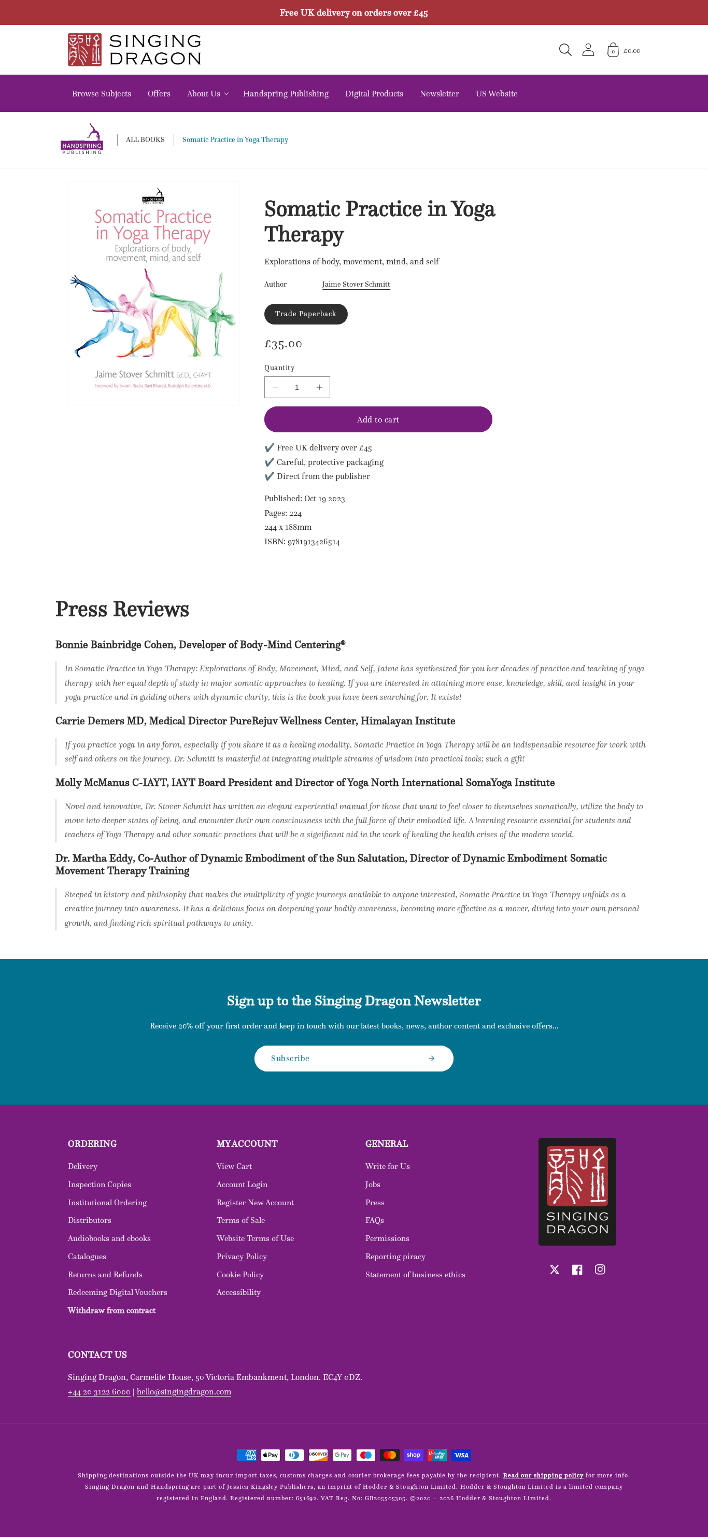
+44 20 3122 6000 (99, 1391)
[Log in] (588, 49)
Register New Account (255, 1202)
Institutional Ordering (107, 1202)
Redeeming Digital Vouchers (117, 1292)
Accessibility (239, 1292)
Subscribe (290, 1058)
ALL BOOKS (145, 139)
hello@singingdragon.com (184, 1391)
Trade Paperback (305, 313)
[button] (565, 49)
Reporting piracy (395, 1256)
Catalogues (87, 1256)
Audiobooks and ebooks (109, 1238)
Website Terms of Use (255, 1238)
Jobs (372, 1184)
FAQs (374, 1220)
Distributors (89, 1220)
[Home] (134, 49)
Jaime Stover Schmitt (356, 284)
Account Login (242, 1184)
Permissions (387, 1238)
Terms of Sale (241, 1220)
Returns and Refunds (105, 1274)
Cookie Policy (240, 1274)
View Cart (234, 1166)
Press (375, 1202)
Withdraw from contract (111, 1310)
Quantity (279, 367)
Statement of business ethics (415, 1274)
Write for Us (387, 1166)
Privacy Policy (242, 1256)
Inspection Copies (99, 1184)
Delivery (82, 1166)
